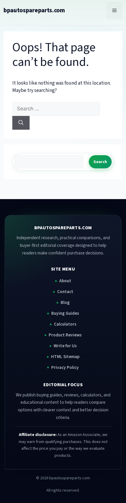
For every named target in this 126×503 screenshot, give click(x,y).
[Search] (21, 123)
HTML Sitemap (65, 356)
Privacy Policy (65, 367)
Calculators (65, 324)
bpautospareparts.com (34, 10)
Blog (65, 302)
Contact (65, 291)
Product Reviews (65, 335)
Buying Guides (65, 313)
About (65, 281)
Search (100, 162)
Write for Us (65, 346)
